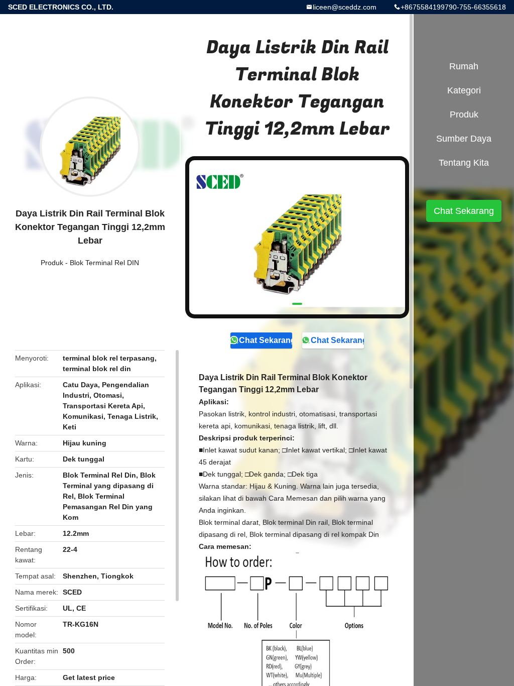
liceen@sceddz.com (344, 7)
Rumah (463, 66)
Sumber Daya (463, 139)
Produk (52, 263)
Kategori (464, 90)
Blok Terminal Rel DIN (104, 263)
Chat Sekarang (265, 340)
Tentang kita (464, 163)
